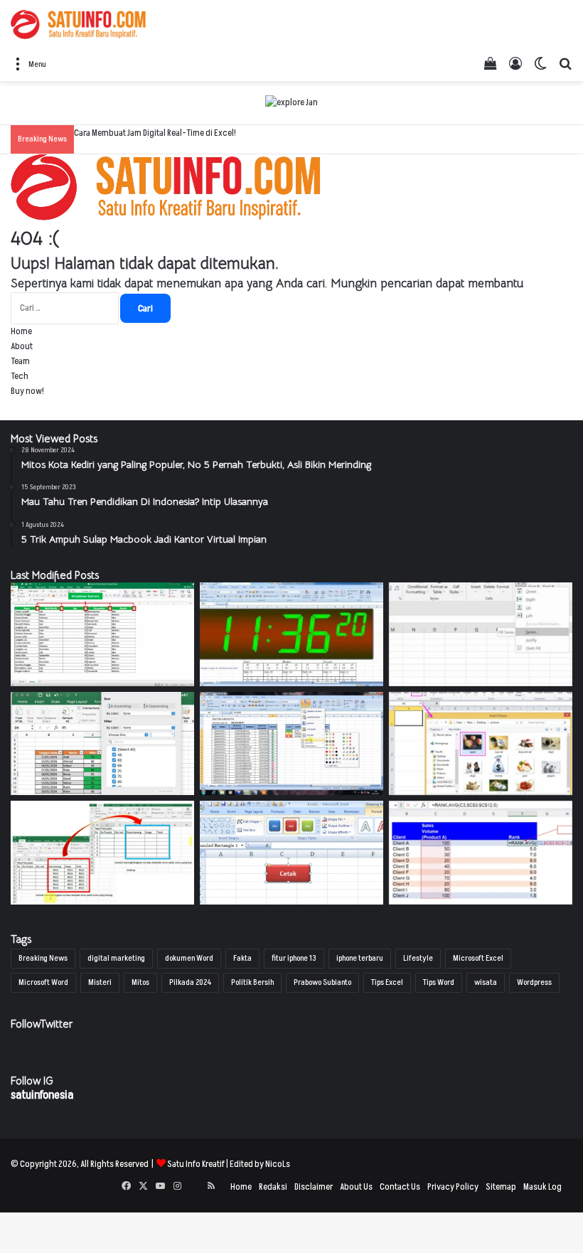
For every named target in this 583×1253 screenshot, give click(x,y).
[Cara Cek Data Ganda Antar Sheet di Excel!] (102, 634)
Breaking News (43, 958)
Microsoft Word (43, 982)
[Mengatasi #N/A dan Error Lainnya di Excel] (102, 853)
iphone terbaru (359, 958)
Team (20, 361)
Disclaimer (313, 1186)
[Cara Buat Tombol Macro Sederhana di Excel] (291, 853)
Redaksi (273, 1186)
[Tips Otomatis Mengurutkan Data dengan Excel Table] (102, 744)
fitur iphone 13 (294, 958)
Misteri (100, 982)
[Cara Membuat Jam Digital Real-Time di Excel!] (291, 634)
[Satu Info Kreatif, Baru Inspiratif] (78, 24)
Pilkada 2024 (190, 982)
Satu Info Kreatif (196, 1164)
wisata (485, 982)
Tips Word (438, 982)
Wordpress (534, 982)
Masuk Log (542, 1186)
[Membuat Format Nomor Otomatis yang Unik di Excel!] (480, 634)
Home (21, 331)
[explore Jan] (291, 102)
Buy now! (27, 391)
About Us (356, 1186)
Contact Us (400, 1186)
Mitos (140, 982)
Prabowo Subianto (322, 982)
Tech (19, 376)
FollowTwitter (42, 1023)
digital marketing (116, 958)
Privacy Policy (452, 1186)
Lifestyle (418, 958)
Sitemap (501, 1186)
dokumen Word (189, 958)
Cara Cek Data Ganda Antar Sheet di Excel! (148, 133)
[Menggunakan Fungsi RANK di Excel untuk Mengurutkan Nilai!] (480, 853)
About (22, 346)
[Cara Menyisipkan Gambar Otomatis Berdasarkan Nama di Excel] (480, 744)
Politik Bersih (252, 982)
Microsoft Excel (478, 958)
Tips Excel (387, 982)
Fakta (242, 958)
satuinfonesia (42, 1095)
